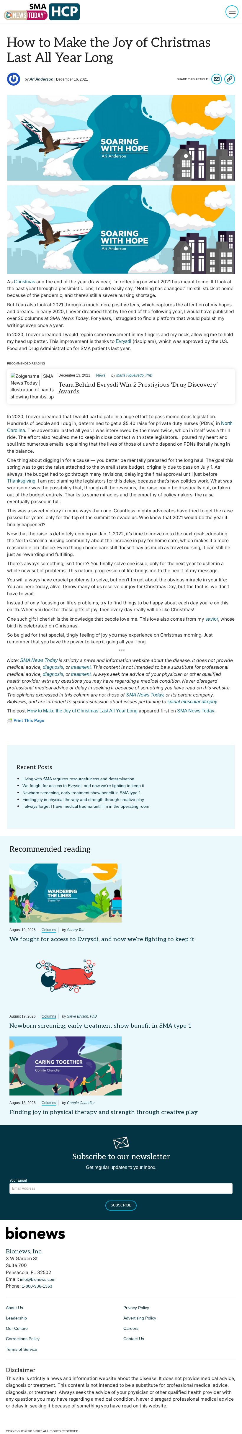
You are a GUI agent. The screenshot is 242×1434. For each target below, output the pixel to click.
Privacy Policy (136, 1307)
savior (211, 619)
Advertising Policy (139, 1318)
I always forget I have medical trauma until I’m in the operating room (85, 806)
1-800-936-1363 (37, 1286)
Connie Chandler (81, 1103)
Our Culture (17, 1328)
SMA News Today (195, 710)
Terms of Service (21, 1349)
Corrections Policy (23, 1338)
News (100, 375)
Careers (130, 1328)
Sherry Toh (75, 930)
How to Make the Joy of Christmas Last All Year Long (82, 710)
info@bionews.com (37, 1279)
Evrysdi (123, 341)
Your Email (18, 1180)
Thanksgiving (21, 480)
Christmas (24, 281)
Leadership (16, 1318)
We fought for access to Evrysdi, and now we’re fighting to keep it (83, 785)
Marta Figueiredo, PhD (134, 375)
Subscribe (121, 1205)
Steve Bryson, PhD (82, 1016)
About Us (14, 1307)
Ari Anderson (41, 79)
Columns (49, 930)
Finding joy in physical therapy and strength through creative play (83, 799)
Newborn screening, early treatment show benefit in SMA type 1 (81, 792)
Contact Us (133, 1338)
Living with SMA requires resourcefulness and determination (78, 778)
